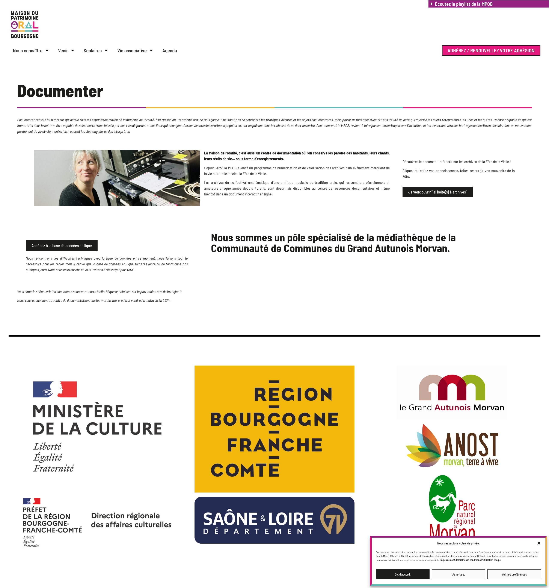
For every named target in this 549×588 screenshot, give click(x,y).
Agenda (169, 50)
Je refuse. (458, 574)
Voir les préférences (514, 574)
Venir (63, 50)
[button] (539, 543)
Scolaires (93, 50)
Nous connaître (27, 50)
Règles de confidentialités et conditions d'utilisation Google (470, 559)
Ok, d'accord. (403, 574)
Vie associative (132, 50)
